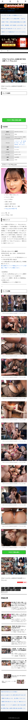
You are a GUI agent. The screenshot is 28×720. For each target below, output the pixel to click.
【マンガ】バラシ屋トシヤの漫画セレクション (11, 15)
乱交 (21, 142)
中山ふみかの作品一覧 (11, 208)
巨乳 (24, 142)
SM (20, 144)
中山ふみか (16, 147)
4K (21, 141)
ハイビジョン (17, 141)
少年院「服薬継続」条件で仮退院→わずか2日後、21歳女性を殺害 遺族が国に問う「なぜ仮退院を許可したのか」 (14, 25)
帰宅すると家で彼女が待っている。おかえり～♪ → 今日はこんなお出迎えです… (14, 28)
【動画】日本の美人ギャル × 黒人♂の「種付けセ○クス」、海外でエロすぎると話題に (14, 701)
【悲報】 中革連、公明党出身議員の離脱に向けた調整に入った (14, 22)
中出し (17, 142)
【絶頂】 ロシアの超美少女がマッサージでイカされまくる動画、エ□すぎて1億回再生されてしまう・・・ (14, 31)
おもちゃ (23, 144)
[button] (25, 387)
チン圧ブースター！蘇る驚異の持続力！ (8, 10)
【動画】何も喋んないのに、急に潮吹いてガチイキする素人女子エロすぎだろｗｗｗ (14, 698)
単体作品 (16, 144)
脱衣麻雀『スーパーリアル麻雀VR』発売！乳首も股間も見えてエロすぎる (14, 705)
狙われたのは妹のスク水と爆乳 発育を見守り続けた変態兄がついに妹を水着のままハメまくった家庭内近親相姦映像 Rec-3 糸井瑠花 (14, 695)
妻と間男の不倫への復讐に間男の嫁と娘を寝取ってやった (14, 708)
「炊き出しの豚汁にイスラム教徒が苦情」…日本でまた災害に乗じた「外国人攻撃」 (14, 18)
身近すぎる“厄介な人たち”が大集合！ (9, 691)
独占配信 (18, 589)
